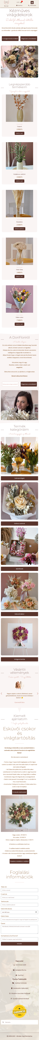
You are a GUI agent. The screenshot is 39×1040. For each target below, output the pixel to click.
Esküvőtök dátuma (6, 909)
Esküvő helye (5, 916)
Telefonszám (5, 901)
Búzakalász (20, 222)
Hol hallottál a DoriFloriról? (9, 936)
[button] (32, 2)
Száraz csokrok (19, 315)
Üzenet (3, 923)
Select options (19, 228)
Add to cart (19, 133)
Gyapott (19, 126)
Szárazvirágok (19, 124)
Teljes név (4, 887)
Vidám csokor (19, 317)
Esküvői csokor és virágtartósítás (19, 733)
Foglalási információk (19, 874)
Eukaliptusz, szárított (19, 174)
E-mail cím (4, 894)
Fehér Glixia (19, 269)
